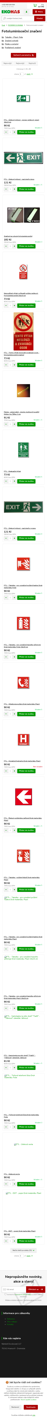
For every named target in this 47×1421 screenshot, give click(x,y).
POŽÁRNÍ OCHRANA (15, 25)
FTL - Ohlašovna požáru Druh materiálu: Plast (22, 704)
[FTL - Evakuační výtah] (23, 450)
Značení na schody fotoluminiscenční (18, 236)
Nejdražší (32, 63)
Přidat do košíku (26, 132)
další (29, 74)
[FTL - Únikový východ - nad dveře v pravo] (23, 507)
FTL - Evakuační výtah (12, 471)
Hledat (40, 18)
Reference (11, 1319)
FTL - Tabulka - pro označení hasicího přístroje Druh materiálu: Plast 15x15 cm (22, 997)
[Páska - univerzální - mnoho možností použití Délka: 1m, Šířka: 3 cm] (23, 391)
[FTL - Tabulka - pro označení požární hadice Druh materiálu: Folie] (23, 564)
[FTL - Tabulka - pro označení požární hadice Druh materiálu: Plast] (23, 915)
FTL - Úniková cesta (12, 1174)
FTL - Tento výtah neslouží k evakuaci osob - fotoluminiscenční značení (21, 354)
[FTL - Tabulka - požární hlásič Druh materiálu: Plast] (23, 856)
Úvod (3, 25)
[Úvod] (11, 11)
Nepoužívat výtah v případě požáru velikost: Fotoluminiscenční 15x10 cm (21, 294)
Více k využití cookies (28, 1400)
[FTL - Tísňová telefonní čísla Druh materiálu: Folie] (23, 1093)
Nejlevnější (20, 63)
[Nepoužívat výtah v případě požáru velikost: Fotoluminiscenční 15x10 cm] (23, 272)
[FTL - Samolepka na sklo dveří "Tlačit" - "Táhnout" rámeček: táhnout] (23, 1034)
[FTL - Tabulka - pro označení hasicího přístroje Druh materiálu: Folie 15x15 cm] (23, 623)
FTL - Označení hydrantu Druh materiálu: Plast (22, 761)
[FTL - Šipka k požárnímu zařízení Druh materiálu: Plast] (23, 797)
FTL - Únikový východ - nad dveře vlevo (19, 179)
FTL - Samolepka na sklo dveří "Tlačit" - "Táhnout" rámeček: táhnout (20, 1056)
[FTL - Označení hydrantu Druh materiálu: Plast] (23, 740)
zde (33, 1415)
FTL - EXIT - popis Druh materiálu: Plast (20, 1231)
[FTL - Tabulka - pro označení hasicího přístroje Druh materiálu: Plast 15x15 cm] (23, 975)
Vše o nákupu (12, 1322)
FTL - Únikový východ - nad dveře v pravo (20, 528)
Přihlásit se (33, 1289)
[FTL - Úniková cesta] (23, 1153)
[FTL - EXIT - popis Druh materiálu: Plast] (23, 1210)
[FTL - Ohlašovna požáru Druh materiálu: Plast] (23, 683)
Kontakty (10, 1324)
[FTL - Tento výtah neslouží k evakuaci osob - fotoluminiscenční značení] (23, 331)
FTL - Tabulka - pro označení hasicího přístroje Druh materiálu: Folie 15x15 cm (22, 646)
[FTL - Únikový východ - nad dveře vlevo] (23, 158)
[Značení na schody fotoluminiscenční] (23, 215)
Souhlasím (31, 1407)
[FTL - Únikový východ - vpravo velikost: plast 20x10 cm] (23, 99)
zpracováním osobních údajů (23, 1294)
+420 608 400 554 (8, 5)
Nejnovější (7, 63)
